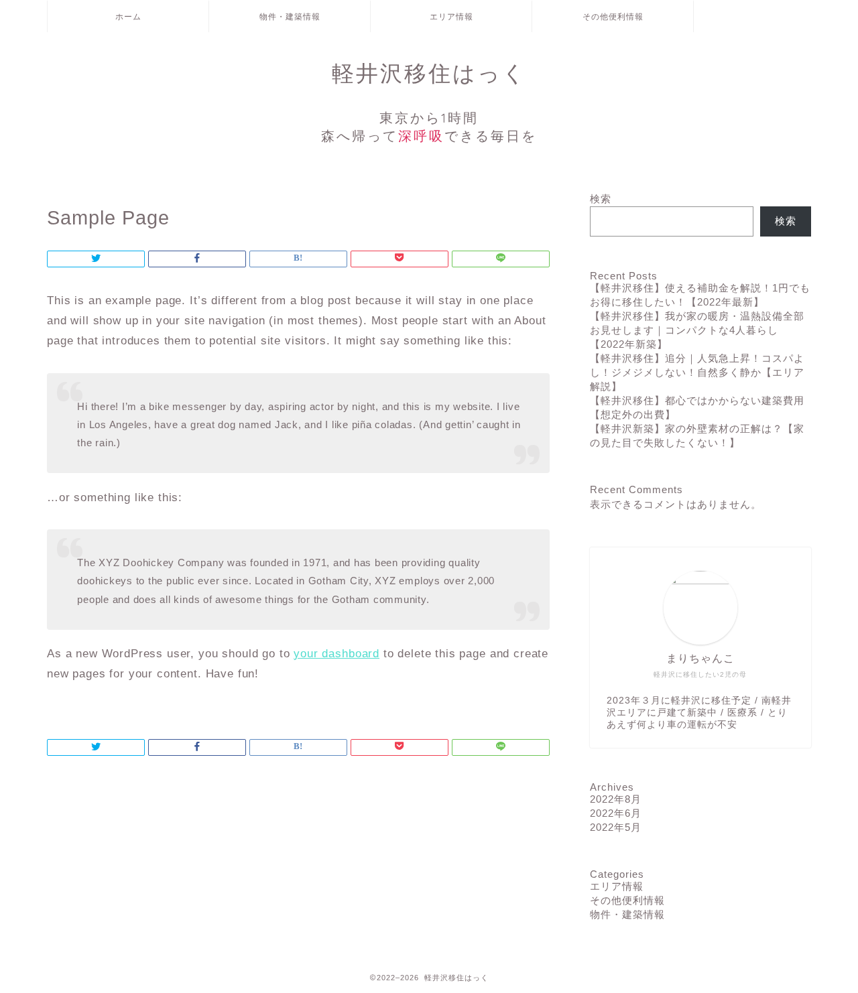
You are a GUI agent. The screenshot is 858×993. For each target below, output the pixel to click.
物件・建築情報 (289, 16)
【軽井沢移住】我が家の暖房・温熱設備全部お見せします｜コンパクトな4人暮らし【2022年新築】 (697, 330)
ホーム (128, 16)
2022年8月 (615, 799)
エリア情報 (451, 16)
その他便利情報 (613, 16)
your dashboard (336, 653)
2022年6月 (615, 813)
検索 (600, 198)
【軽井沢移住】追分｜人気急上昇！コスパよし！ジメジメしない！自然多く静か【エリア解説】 (697, 372)
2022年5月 (615, 827)
